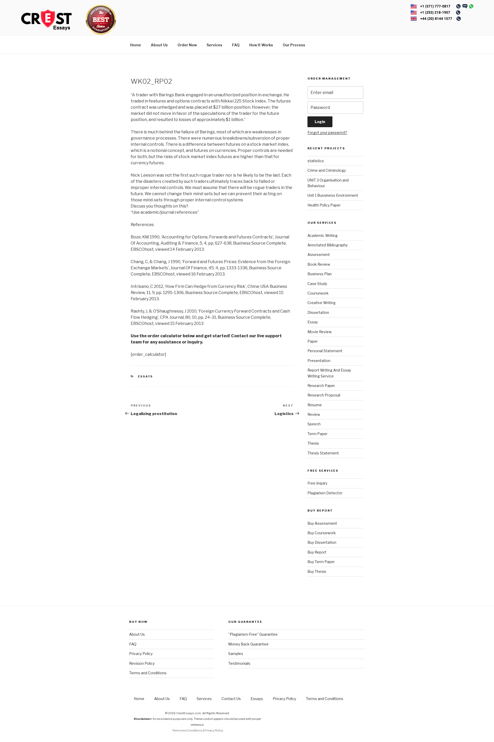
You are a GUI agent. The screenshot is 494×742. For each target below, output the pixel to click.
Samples (235, 653)
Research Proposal (323, 395)
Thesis (313, 443)
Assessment (318, 254)
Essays (145, 376)
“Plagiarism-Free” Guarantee (253, 634)
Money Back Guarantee (248, 644)
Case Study (317, 283)
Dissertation (318, 312)
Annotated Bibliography (327, 245)
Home (135, 45)
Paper (312, 341)
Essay (312, 322)
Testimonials (239, 663)
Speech (314, 424)
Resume (314, 405)
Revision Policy (142, 663)
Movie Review (319, 332)
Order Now (187, 45)
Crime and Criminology (326, 170)
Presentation (318, 360)
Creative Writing (321, 302)
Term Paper (317, 434)
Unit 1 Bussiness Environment (332, 195)
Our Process (294, 45)
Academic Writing (322, 235)
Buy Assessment (322, 523)
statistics (315, 161)
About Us (159, 45)
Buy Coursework (321, 533)
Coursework (318, 293)
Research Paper (321, 385)
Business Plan (319, 274)
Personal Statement (324, 351)
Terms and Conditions (147, 673)
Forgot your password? (327, 132)
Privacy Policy (141, 653)
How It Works (261, 45)
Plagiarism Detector (324, 493)
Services (214, 45)
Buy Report (317, 552)
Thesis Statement (323, 453)
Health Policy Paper (324, 205)
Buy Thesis (316, 571)
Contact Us (231, 698)
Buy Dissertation (321, 542)
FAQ (236, 45)
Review (313, 414)
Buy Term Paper (321, 561)
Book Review (318, 264)
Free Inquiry (317, 483)
